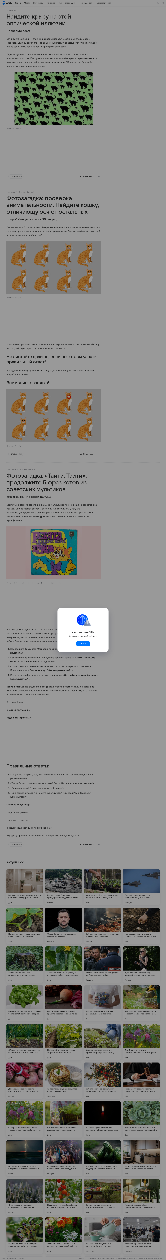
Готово (83, 644)
